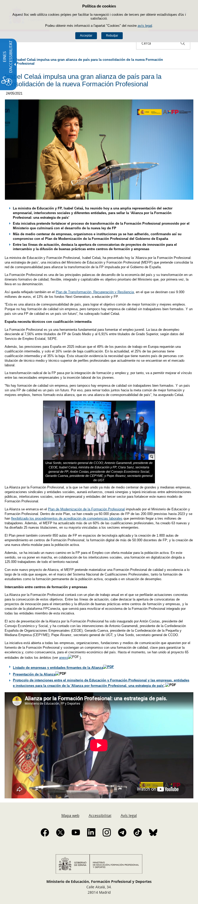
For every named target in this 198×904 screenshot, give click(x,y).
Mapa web (70, 815)
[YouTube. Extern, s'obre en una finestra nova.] (76, 832)
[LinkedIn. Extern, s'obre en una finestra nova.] (91, 832)
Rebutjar (112, 35)
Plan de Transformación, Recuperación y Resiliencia (95, 292)
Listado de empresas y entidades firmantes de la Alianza (58, 668)
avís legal (145, 26)
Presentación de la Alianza (34, 674)
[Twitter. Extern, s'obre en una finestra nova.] (60, 832)
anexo (63, 658)
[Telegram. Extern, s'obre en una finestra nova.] (122, 832)
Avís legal (129, 815)
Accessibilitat (100, 815)
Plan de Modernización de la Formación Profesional (86, 509)
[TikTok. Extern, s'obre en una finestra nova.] (138, 832)
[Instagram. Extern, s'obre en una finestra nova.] (107, 832)
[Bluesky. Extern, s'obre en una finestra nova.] (153, 832)
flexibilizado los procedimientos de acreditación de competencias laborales (66, 518)
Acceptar (86, 35)
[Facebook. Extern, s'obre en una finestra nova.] (45, 832)
